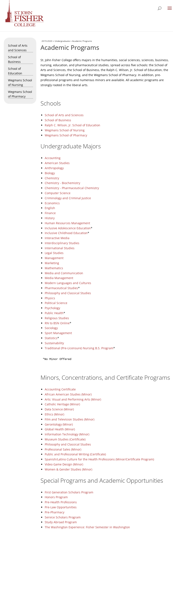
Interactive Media (57, 238)
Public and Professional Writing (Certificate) (75, 454)
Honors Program (56, 497)
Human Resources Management (67, 223)
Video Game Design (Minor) (64, 464)
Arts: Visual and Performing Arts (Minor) (73, 399)
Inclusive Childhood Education (66, 233)
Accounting (53, 158)
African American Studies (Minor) (68, 394)
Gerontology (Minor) (59, 424)
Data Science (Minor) (59, 409)
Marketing (52, 263)
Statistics (51, 338)
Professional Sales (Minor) (63, 449)
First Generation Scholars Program (69, 492)
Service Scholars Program (63, 517)
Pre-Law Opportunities (61, 507)
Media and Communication (64, 273)
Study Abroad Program (61, 522)
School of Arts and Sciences (64, 115)
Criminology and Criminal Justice (68, 198)
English (50, 208)
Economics (52, 203)
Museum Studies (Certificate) (65, 439)
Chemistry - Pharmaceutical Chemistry (72, 188)
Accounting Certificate (60, 389)
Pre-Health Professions (61, 502)
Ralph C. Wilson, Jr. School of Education (72, 125)
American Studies (57, 163)
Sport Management (58, 333)
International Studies (59, 248)
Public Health (54, 313)
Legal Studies (54, 253)
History (50, 218)
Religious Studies (57, 318)
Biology (50, 173)
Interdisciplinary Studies (62, 243)
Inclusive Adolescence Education (68, 228)
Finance (50, 213)
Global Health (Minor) (60, 429)
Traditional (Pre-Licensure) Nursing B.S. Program (79, 348)
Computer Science (57, 193)
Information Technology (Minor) (67, 434)
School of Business (58, 120)
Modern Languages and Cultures (68, 283)
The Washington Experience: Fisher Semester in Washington (87, 527)
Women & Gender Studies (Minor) (68, 469)
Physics (50, 298)
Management (54, 258)
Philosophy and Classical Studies (68, 293)
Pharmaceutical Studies (61, 288)
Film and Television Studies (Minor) (69, 419)
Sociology (51, 328)
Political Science (56, 303)
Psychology (52, 308)
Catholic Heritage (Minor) (62, 404)
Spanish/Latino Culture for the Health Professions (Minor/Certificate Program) (99, 459)
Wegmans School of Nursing (65, 130)
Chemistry (52, 178)
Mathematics (54, 268)
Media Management (59, 278)
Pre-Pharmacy (54, 512)
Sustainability (54, 343)
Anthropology (54, 168)
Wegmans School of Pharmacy (66, 135)
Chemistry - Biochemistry (62, 183)
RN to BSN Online (57, 323)
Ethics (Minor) (54, 414)
